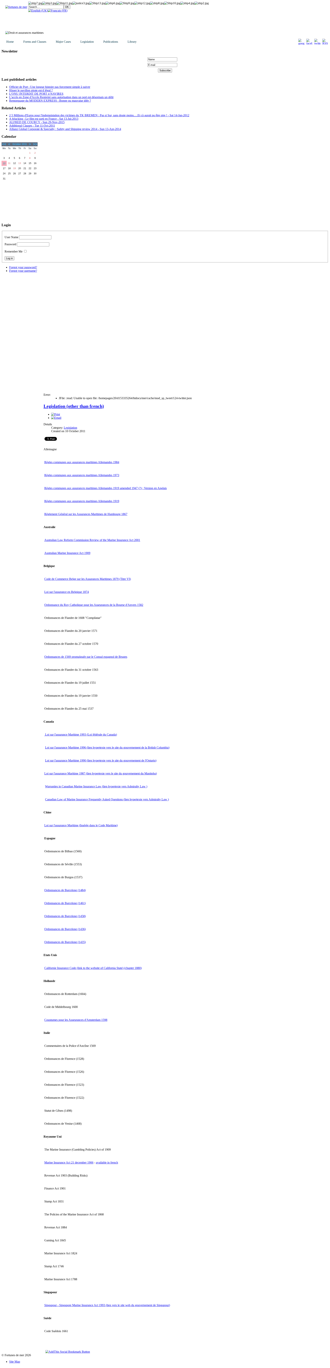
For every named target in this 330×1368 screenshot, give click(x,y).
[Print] (55, 414)
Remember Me (14, 251)
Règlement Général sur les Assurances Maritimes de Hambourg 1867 (85, 514)
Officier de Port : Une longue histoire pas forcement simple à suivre (49, 86)
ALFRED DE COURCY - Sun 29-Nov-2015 (37, 122)
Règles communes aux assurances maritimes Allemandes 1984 (81, 462)
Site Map (14, 1361)
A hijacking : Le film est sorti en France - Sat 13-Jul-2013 (43, 118)
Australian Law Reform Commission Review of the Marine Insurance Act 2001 (92, 540)
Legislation (70, 427)
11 (9, 163)
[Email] (56, 417)
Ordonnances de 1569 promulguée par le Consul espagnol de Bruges (85, 656)
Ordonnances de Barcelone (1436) (65, 929)
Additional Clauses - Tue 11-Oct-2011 (32, 125)
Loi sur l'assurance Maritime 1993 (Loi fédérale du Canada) (80, 734)
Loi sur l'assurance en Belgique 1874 (66, 592)
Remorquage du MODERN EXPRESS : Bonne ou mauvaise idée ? (50, 100)
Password (10, 244)
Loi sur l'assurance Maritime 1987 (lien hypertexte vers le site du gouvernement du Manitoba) (100, 773)
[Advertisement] (21, 200)
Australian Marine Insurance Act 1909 (67, 553)
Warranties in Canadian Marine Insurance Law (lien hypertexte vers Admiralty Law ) (96, 786)
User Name (11, 237)
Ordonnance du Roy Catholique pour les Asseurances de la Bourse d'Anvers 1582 (93, 604)
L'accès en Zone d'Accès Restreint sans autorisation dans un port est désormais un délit (61, 97)
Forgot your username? (23, 270)
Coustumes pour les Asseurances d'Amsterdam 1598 (75, 1019)
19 (14, 168)
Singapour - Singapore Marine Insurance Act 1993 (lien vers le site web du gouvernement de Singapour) (107, 1305)
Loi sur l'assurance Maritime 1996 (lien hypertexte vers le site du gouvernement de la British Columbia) (107, 747)
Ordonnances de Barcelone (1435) (65, 942)
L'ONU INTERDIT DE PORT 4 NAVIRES (36, 93)
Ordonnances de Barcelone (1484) (65, 890)
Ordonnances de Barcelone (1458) (65, 916)
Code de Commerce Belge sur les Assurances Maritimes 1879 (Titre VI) (87, 579)
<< (4, 144)
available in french (107, 1162)
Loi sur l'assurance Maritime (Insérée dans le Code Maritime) (81, 825)
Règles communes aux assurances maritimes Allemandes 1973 (81, 475)
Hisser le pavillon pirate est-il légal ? (31, 90)
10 (4, 163)
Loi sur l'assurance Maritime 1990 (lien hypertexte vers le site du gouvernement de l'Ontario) (100, 760)
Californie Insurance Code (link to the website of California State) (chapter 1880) (93, 968)
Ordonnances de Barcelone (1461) (65, 903)
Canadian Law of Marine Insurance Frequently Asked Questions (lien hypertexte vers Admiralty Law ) (107, 799)
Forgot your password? (23, 267)
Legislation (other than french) (74, 406)
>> (35, 144)
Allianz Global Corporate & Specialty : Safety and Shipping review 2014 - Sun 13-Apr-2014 (65, 129)
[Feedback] (327, 625)
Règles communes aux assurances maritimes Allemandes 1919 (81, 501)
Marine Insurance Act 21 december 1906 (68, 1162)
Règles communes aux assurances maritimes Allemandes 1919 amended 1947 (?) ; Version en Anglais (105, 488)
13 (19, 163)
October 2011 (19, 144)
